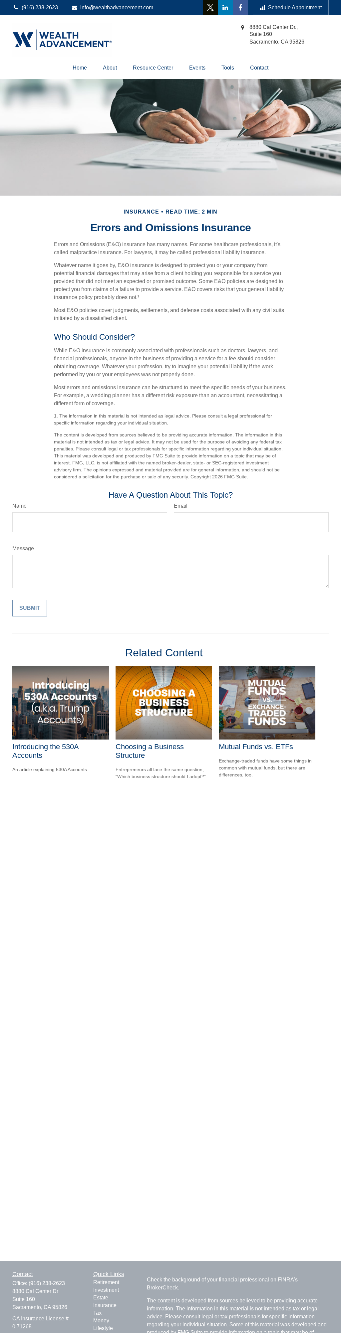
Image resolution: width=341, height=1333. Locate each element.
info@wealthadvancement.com (116, 7)
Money (101, 1320)
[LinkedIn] (225, 7)
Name (19, 506)
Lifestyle (103, 1328)
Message (23, 548)
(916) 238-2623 (47, 1283)
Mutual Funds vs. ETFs (256, 747)
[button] (80, 68)
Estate (100, 1297)
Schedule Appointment (295, 7)
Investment (106, 1290)
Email (180, 506)
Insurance (105, 1305)
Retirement (106, 1282)
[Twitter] (210, 7)
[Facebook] (240, 7)
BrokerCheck (162, 1287)
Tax (97, 1313)
